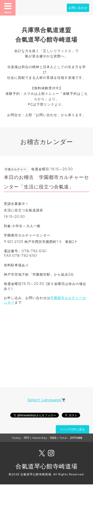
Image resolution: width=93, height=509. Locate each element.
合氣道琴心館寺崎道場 (47, 466)
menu (7, 12)
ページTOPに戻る (72, 429)
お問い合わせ (78, 8)
